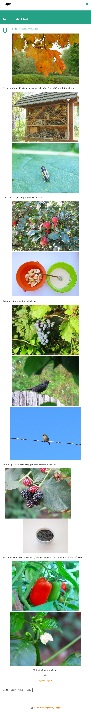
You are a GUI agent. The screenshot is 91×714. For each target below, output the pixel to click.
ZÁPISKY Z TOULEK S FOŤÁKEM (21, 690)
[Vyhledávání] (81, 4)
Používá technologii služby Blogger (46, 708)
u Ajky (7, 4)
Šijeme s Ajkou (45, 680)
